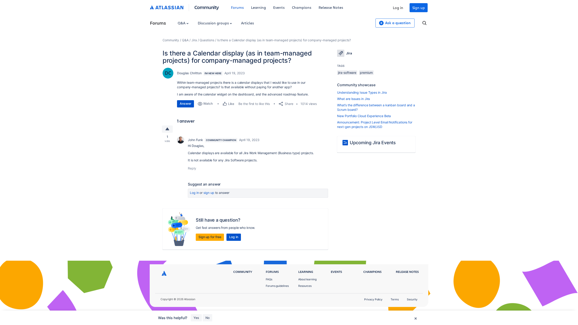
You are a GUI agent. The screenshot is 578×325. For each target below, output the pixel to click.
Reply (192, 168)
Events (279, 7)
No (207, 318)
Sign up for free (209, 237)
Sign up (418, 7)
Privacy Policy (373, 299)
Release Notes (331, 7)
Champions (301, 7)
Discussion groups (214, 23)
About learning (307, 279)
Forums (237, 7)
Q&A (182, 23)
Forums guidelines (277, 286)
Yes (196, 318)
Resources (305, 286)
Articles (247, 23)
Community (206, 7)
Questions (207, 40)
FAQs (269, 279)
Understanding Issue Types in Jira (362, 92)
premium (366, 72)
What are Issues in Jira (353, 99)
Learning (258, 7)
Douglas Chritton (189, 73)
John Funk (195, 140)
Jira (194, 40)
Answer (185, 103)
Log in (398, 7)
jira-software (347, 72)
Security (412, 299)
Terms (395, 299)
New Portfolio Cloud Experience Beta (364, 116)
